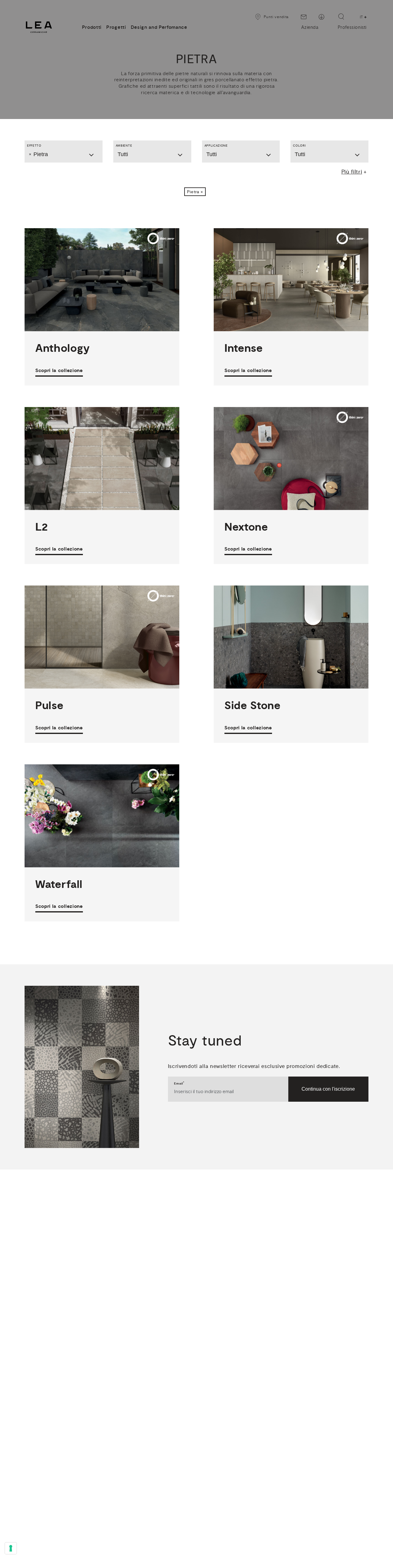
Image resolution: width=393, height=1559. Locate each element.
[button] (195, 191)
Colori (299, 146)
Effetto (34, 146)
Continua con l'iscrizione (328, 1089)
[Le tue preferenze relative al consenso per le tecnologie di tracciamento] (11, 1548)
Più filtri (351, 171)
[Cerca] (341, 16)
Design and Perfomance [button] (159, 27)
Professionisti (352, 27)
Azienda (309, 27)
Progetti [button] (116, 27)
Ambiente (124, 146)
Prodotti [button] (92, 27)
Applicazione (216, 146)
